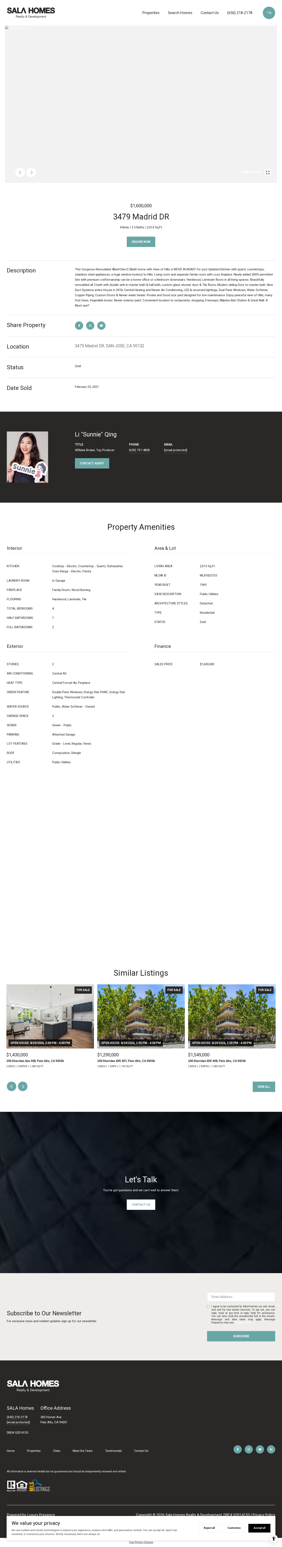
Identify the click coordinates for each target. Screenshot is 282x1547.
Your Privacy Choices (141, 1542)
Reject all (209, 1528)
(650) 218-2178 (17, 1417)
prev (20, 172)
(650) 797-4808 (139, 450)
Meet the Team (83, 1450)
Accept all (259, 1528)
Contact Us (210, 13)
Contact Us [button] (141, 1204)
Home (11, 1450)
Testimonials (113, 1450)
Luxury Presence (41, 1515)
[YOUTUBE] (260, 1449)
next (31, 172)
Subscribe (241, 1336)
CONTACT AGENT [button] (92, 463)
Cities (56, 1450)
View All (264, 1086)
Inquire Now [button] (141, 241)
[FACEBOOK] (237, 1449)
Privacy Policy (242, 1322)
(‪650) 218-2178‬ (239, 13)
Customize (234, 1528)
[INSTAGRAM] (249, 1449)
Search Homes (180, 13)
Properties (151, 13)
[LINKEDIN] (271, 1449)
